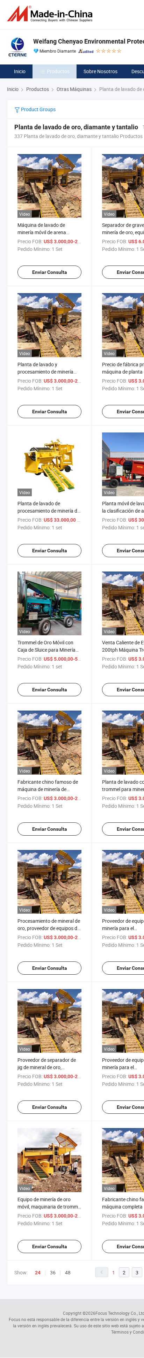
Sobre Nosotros (100, 71)
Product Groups (38, 109)
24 (38, 1272)
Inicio (20, 71)
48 (68, 1272)
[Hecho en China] (51, 14)
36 (53, 1272)
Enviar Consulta (49, 272)
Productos (58, 71)
